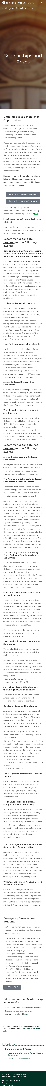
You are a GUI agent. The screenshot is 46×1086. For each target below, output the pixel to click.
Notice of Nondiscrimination (11, 1080)
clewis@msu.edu (18, 233)
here (36, 214)
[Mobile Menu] (42, 3)
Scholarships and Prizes (18, 1049)
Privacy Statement (8, 1083)
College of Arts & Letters (17, 8)
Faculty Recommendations (19, 1059)
